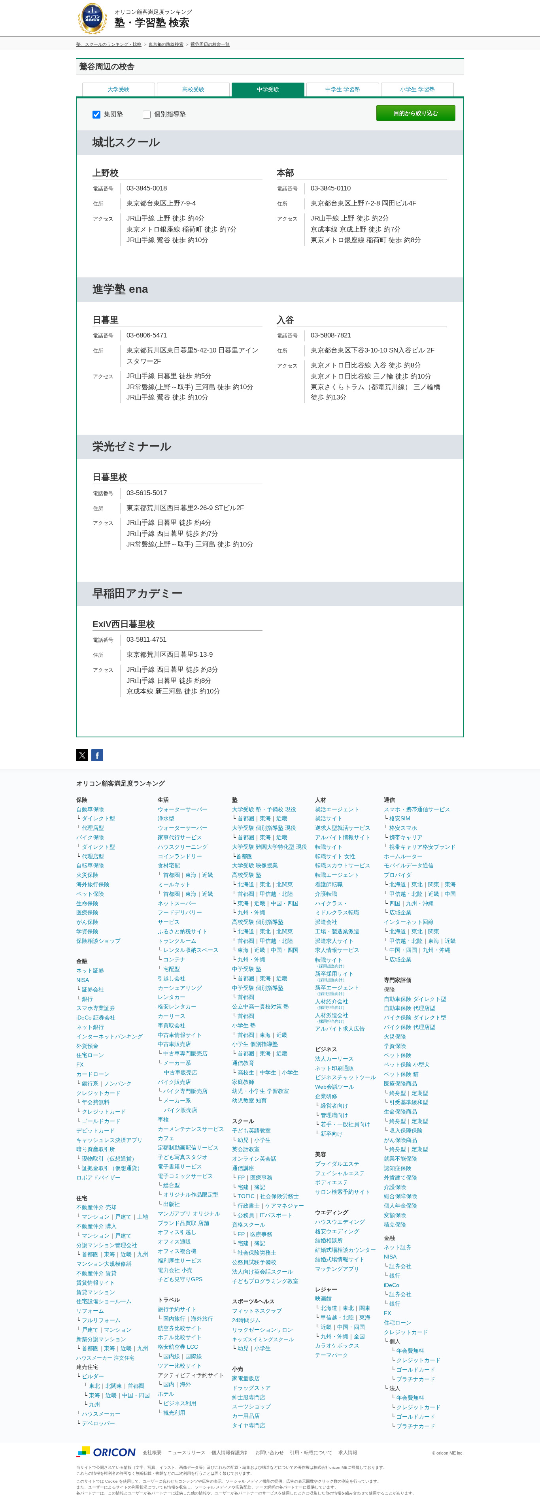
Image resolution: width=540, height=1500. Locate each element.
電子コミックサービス (185, 1176)
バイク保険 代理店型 (409, 1027)
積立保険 (395, 1224)
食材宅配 (169, 865)
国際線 (193, 1356)
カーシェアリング (180, 988)
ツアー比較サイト (180, 1365)
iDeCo (391, 1285)
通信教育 (243, 1063)
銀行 (87, 999)
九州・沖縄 (251, 912)
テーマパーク (331, 1355)
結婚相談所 (329, 1240)
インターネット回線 (409, 922)
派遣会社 (326, 922)
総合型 (171, 1185)
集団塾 (112, 114)
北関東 (114, 1386)
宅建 (243, 1187)
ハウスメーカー (101, 1414)
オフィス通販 (174, 1241)
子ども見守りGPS (180, 1279)
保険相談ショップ (98, 941)
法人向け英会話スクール (262, 1271)
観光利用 (174, 1413)
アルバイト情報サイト (342, 837)
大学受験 (119, 89)
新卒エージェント (337, 990)
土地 (142, 1217)
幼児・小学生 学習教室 (260, 1091)
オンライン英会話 (254, 1158)
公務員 (246, 1215)
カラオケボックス (337, 1345)
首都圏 (90, 1254)
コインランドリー (180, 856)
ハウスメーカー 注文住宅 (105, 1358)
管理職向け (334, 1115)
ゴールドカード (101, 1121)
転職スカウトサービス (342, 865)
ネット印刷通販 (334, 1068)
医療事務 (261, 1177)
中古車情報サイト (180, 1035)
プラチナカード (416, 1379)
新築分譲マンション (101, 1339)
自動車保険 (90, 809)
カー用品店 (246, 1416)
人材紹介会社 (331, 1004)
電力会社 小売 (175, 1270)
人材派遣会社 (331, 1017)
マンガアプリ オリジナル (189, 1213)
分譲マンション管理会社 (106, 1245)
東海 (109, 1254)
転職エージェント (337, 875)
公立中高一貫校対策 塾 (260, 1006)
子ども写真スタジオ (183, 1157)
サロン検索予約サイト (342, 1192)
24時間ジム (246, 1320)
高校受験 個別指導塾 (257, 922)
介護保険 (395, 1187)
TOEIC (246, 1196)
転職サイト (329, 847)
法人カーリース (334, 1058)
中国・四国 (136, 1395)
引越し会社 (171, 978)
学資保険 (87, 931)
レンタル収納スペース (191, 950)
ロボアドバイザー (98, 1177)
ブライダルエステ (337, 1164)
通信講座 (243, 1168)
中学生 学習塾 (342, 89)
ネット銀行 (90, 1027)
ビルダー (93, 1376)
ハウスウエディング (340, 1222)
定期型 (420, 1093)
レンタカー (171, 997)
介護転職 (326, 894)
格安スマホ (403, 828)
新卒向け (332, 1134)
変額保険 (395, 1215)
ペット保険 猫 (401, 1074)
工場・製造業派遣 (337, 931)
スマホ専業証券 (95, 1008)
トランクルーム (177, 941)
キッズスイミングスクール (263, 1339)
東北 (94, 1386)
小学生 (290, 1072)
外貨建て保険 (400, 1177)
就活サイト (329, 818)
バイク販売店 (174, 1082)
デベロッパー (98, 1423)
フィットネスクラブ (257, 1311)
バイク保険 (90, 837)
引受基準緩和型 (408, 1102)
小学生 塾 (244, 1025)
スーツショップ (251, 1406)
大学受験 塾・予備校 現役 (264, 809)
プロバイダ (398, 875)
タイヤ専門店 (248, 1425)
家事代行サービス (180, 837)
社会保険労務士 (279, 1196)
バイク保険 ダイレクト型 (415, 1017)
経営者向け (334, 1105)
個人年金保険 (400, 1205)
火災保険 (87, 875)
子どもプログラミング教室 (265, 1281)
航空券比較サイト (180, 1328)
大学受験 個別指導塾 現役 (264, 828)
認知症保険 (398, 1168)
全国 (359, 1336)
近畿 (126, 1254)
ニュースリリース (187, 1452)
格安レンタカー (177, 1006)
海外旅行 (202, 1318)
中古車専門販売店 (185, 1053)
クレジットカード (98, 1093)
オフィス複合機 (177, 1251)
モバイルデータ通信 (409, 865)
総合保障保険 (400, 1196)
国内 (168, 1384)
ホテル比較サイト (180, 1337)
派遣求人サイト (334, 941)
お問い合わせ (269, 1452)
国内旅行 (174, 1318)
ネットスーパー (177, 903)
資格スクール (248, 1224)
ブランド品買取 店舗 (183, 1223)
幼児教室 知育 (249, 1100)
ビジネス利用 (179, 1403)
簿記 (259, 1187)
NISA (82, 980)
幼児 (243, 1140)
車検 (163, 1119)
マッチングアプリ (337, 1269)
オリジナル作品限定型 (191, 1194)
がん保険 (87, 922)
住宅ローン (90, 1055)
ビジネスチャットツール (345, 1077)
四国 (394, 903)
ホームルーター (403, 856)
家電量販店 (246, 1378)
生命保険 (87, 903)
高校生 (246, 1072)
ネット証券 (90, 970)
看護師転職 (329, 884)
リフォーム (90, 1311)
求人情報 (347, 1452)
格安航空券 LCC (178, 1347)
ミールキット (174, 884)
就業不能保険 (400, 1158)
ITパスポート (276, 1215)
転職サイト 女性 (335, 856)
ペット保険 (90, 894)
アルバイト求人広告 (340, 1028)
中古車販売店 (174, 1044)
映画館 (323, 1298)
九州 (142, 1254)
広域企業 (400, 912)
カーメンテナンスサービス (191, 1129)
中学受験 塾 (246, 969)
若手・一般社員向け (345, 1124)
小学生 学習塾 (417, 89)
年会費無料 (96, 1102)
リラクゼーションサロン (262, 1330)
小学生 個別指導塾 (255, 1044)
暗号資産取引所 (95, 1149)
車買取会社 (171, 1025)
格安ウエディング (337, 1231)
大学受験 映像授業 (255, 865)
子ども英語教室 (251, 1130)
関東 (364, 1308)
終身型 (397, 1093)
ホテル (166, 1394)
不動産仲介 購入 (96, 1226)
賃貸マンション (95, 1292)
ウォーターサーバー (183, 809)
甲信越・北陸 (276, 894)
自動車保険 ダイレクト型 (415, 999)
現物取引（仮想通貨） (109, 1158)
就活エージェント (337, 809)
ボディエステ (331, 1182)
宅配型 (171, 969)
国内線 (171, 1356)
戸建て (123, 1217)
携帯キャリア (406, 837)
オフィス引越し (177, 1232)
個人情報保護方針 (230, 1452)
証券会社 (93, 989)
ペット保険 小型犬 (407, 1064)
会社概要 (152, 1452)
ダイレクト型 (98, 818)
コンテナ (174, 959)
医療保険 (87, 912)
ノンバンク (118, 1083)
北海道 (246, 884)
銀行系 (90, 1083)
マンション (96, 1217)
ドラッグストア (251, 1388)
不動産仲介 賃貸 (96, 1273)
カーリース (171, 1016)
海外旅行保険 (93, 884)
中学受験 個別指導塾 (257, 988)
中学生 (268, 1072)
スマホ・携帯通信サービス (417, 809)
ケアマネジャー (284, 1205)
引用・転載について (311, 1452)
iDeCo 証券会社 (95, 1017)
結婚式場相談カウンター (345, 1250)
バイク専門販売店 (185, 1091)
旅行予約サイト (177, 1309)
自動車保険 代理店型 (409, 1008)
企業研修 (326, 1096)
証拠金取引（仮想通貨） (112, 1168)
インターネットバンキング (109, 1036)
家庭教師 (243, 1082)
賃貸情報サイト (95, 1283)
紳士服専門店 (248, 1397)
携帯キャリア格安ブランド (422, 847)
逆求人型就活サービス (342, 828)
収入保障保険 (406, 1130)
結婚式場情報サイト (340, 1259)
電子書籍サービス (180, 1166)
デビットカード (95, 1130)
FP (241, 1177)
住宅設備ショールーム (104, 1301)
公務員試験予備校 (254, 1262)
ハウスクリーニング (183, 847)
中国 (450, 894)
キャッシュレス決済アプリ (109, 1140)
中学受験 (268, 89)
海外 (185, 1384)
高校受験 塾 (246, 875)
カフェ (166, 1138)
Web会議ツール (334, 1087)
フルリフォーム (101, 1320)
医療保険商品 (400, 1083)
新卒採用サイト (334, 976)
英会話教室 (246, 1149)
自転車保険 (90, 865)
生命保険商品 (400, 1111)
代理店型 (93, 828)
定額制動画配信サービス (188, 1147)
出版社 (171, 1204)
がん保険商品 (400, 1140)
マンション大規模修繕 (104, 1264)
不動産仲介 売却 (96, 1207)
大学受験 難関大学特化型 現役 (269, 847)
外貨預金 (87, 1046)
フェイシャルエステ (340, 1173)
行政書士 (249, 1205)
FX (79, 1064)
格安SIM (399, 818)
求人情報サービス (337, 950)
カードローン (93, 1074)
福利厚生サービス (180, 1260)
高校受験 (193, 89)
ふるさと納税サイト (183, 931)
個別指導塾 (169, 114)
